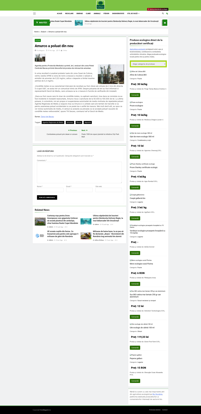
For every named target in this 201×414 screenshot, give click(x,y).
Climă (88, 13)
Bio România (157, 394)
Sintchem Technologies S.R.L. (154, 311)
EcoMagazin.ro (45, 410)
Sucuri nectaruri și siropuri (146, 301)
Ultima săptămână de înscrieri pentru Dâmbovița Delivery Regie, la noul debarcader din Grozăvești (109, 21)
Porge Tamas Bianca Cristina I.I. (155, 89)
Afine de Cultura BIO (138, 75)
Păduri (106, 13)
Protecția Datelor (155, 410)
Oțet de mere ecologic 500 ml (142, 136)
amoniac (70, 122)
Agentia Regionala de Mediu (53, 122)
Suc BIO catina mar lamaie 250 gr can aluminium (145, 295)
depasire (88, 122)
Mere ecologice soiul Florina (141, 264)
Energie (80, 13)
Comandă (135, 95)
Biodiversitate (118, 13)
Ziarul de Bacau (47, 117)
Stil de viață (132, 13)
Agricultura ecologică (137, 49)
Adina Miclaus (99, 240)
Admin (51, 227)
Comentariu (42, 160)
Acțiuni (37, 40)
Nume (40, 186)
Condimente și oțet (144, 140)
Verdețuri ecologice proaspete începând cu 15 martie (147, 232)
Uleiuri (139, 331)
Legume (140, 202)
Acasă (59, 13)
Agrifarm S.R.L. (149, 212)
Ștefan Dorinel (149, 247)
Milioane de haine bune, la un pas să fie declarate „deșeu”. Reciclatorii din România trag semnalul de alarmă (108, 233)
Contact (165, 410)
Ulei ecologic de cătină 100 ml (142, 327)
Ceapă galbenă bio (137, 198)
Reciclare (69, 13)
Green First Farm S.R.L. (152, 342)
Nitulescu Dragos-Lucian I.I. (154, 120)
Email (69, 186)
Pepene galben (136, 358)
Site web (98, 186)
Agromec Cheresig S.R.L (152, 150)
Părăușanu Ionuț (150, 278)
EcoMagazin (41, 50)
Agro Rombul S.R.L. (151, 181)
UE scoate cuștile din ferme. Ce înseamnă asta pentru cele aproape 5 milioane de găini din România (62, 233)
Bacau (79, 122)
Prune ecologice (136, 106)
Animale (97, 13)
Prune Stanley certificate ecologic (144, 167)
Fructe (139, 79)
